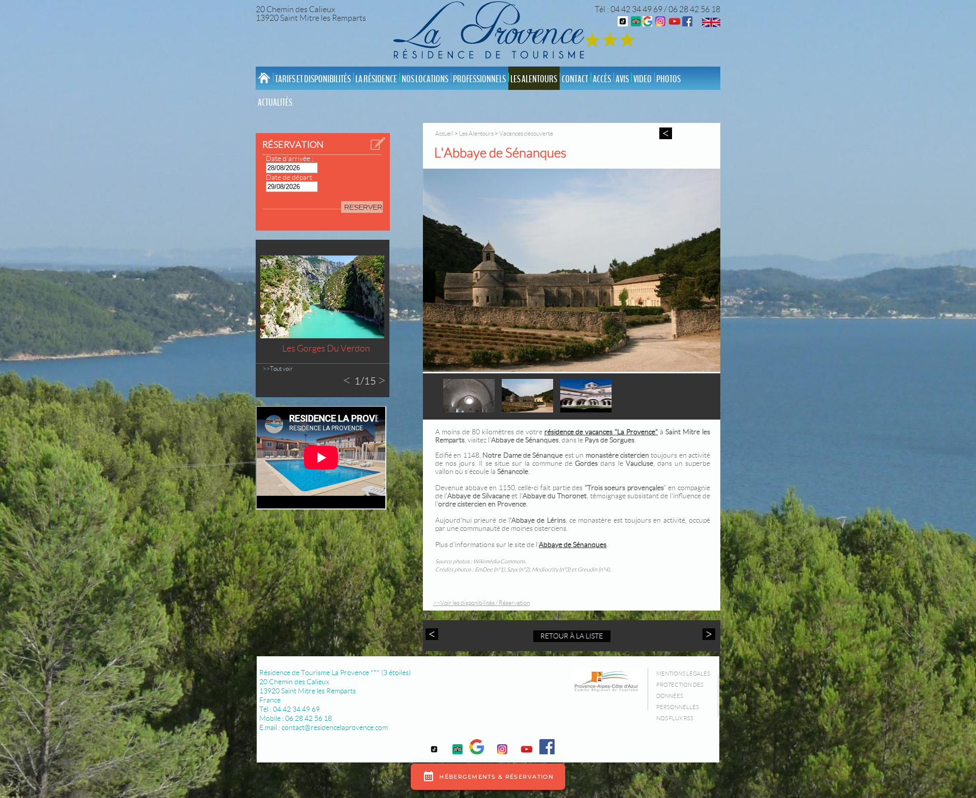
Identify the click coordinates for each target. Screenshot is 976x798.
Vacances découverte (526, 133)
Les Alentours (533, 79)
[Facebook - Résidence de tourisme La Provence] (687, 23)
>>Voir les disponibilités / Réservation (481, 602)
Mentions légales (683, 674)
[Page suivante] (707, 634)
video (642, 79)
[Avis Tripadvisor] (636, 23)
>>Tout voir (278, 368)
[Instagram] (660, 23)
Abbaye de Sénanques (572, 544)
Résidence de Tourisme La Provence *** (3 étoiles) (335, 672)
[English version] (711, 24)
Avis (622, 79)
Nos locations (425, 79)
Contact (575, 79)
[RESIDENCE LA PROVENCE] (674, 23)
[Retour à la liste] (665, 133)
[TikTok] (623, 23)
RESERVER (363, 207)
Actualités (275, 102)
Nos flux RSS (674, 718)
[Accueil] (491, 31)
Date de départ (289, 177)
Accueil (444, 133)
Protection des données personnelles (680, 696)
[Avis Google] (647, 23)
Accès (602, 79)
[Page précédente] (433, 634)
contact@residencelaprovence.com (335, 727)
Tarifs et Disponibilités (313, 79)
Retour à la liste (571, 636)
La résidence (376, 79)
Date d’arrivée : (289, 158)
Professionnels (479, 79)
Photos (668, 79)
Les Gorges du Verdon (326, 348)
